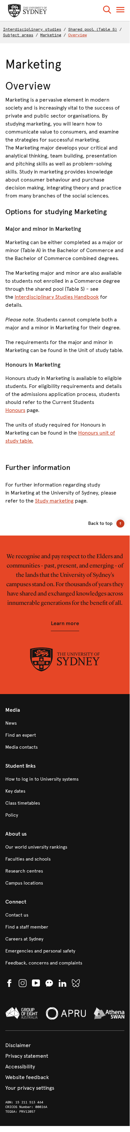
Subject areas (18, 35)
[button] (107, 11)
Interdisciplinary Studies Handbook (57, 297)
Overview (77, 35)
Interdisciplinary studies (32, 29)
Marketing (50, 35)
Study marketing (54, 501)
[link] (64, 723)
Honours (15, 410)
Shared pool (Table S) (92, 29)
